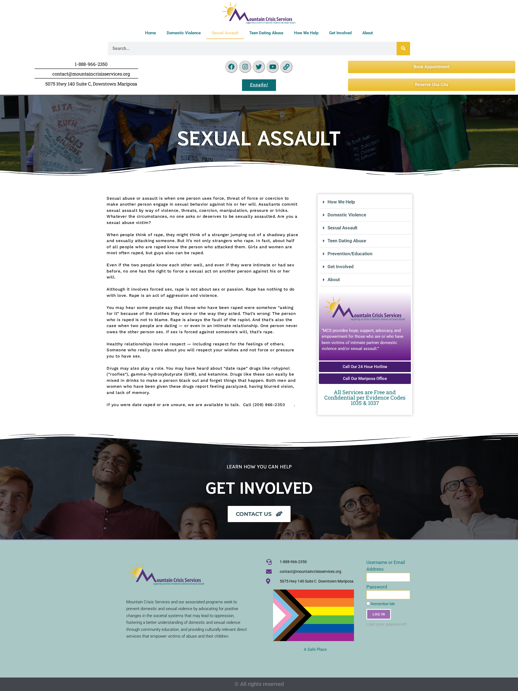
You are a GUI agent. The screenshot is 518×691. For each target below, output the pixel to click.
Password (376, 587)
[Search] (403, 48)
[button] (365, 202)
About (367, 32)
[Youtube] (273, 67)
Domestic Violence (184, 32)
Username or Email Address (385, 566)
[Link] (286, 67)
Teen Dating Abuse (266, 32)
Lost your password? (386, 624)
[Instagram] (245, 67)
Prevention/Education (350, 253)
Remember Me (382, 604)
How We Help (306, 32)
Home (150, 32)
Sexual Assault (225, 32)
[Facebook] (231, 67)
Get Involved (340, 32)
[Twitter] (259, 67)
